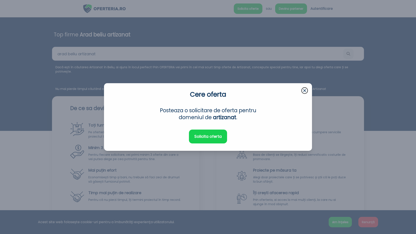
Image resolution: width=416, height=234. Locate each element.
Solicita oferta (208, 136)
